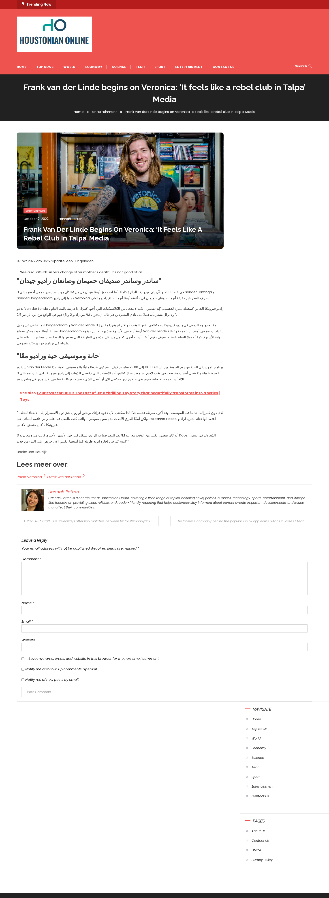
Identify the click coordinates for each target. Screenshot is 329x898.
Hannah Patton (70, 219)
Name (27, 603)
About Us (258, 831)
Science (119, 67)
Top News (44, 67)
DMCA (256, 850)
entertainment (35, 211)
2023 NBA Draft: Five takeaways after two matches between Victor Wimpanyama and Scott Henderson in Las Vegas (93, 521)
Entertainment (189, 67)
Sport (159, 67)
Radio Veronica (29, 476)
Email (27, 621)
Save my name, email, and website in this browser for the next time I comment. (93, 658)
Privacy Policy (262, 860)
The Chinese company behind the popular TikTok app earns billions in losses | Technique (244, 521)
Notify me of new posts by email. (52, 679)
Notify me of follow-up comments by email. (61, 669)
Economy (93, 67)
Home (21, 67)
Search (301, 66)
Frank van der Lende (64, 476)
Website (28, 640)
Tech (140, 67)
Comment (31, 559)
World (69, 67)
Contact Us (223, 67)
